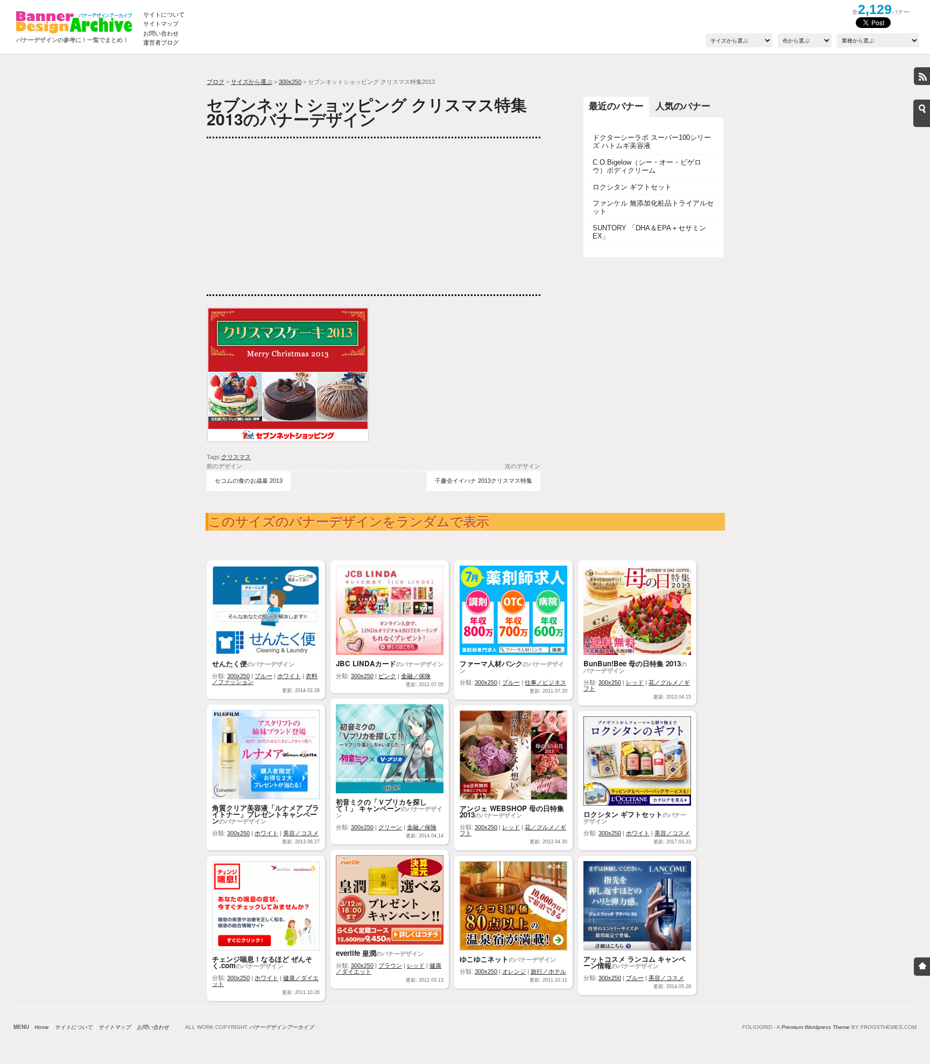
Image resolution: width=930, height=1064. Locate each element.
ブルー (263, 676)
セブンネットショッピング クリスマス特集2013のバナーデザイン (367, 111)
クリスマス (236, 457)
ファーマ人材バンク (491, 663)
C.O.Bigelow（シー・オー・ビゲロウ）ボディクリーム (647, 166)
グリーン (390, 827)
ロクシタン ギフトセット (632, 187)
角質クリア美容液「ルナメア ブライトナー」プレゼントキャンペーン (265, 814)
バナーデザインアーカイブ (281, 1027)
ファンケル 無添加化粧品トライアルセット (653, 207)
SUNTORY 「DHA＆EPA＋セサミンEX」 (649, 232)
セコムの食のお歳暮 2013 (249, 480)
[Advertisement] (287, 216)
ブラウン (390, 965)
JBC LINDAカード (366, 663)
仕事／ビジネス (545, 682)
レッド (635, 682)
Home (41, 1027)
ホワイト (289, 676)
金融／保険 (416, 676)
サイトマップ (161, 23)
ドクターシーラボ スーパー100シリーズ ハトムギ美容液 (652, 141)
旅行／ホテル (548, 971)
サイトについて (164, 14)
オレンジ (514, 971)
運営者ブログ (161, 42)
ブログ (215, 82)
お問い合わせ (161, 33)
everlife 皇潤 (356, 953)
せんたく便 (229, 663)
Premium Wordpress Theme (815, 1027)
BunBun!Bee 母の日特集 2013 (632, 663)
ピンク (387, 676)
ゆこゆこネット (484, 959)
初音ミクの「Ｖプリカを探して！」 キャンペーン (381, 805)
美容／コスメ (301, 833)
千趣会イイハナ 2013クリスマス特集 (483, 480)
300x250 (290, 82)
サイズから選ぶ (251, 82)
